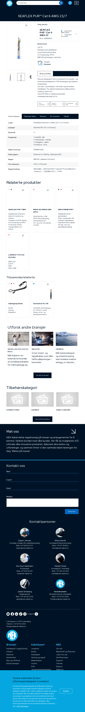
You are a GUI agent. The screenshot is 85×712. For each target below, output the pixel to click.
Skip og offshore (13, 660)
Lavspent (35, 648)
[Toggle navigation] (76, 3)
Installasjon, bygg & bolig (16, 648)
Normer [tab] (43, 116)
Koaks (33, 651)
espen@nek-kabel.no (24, 548)
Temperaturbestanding (41, 669)
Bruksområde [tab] (45, 74)
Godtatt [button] (66, 691)
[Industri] (42, 339)
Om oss (59, 648)
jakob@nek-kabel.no (24, 599)
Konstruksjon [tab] (14, 116)
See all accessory (42, 419)
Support (59, 660)
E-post (9, 480)
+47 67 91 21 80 (19, 624)
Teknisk (59, 663)
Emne (8, 488)
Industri (9, 651)
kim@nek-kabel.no (24, 573)
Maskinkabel (36, 660)
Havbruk (9, 654)
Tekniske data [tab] (30, 116)
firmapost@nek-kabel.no (60, 599)
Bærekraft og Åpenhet (65, 651)
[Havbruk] (66, 339)
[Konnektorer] (17, 399)
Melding (9, 497)
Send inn (71, 511)
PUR (33, 666)
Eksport (59, 666)
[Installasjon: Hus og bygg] (18, 339)
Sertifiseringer (62, 657)
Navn (8, 471)
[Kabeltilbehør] (67, 399)
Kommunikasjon (12, 663)
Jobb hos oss (61, 654)
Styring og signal (38, 657)
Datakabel (35, 654)
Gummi (34, 663)
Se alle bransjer (42, 375)
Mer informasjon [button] (23, 706)
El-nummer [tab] (55, 116)
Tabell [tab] (66, 116)
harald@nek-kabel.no (60, 573)
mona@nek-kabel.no (60, 548)
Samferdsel (11, 657)
